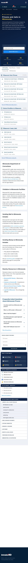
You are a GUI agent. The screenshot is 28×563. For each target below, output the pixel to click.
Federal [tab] (18, 67)
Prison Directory (9, 9)
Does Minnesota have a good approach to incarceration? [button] (13, 317)
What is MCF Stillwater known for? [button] (12, 326)
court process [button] (6, 412)
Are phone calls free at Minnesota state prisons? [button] (13, 305)
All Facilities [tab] (5, 67)
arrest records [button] (6, 407)
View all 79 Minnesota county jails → (9, 158)
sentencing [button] (5, 415)
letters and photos (15, 226)
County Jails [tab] (5, 70)
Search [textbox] (5, 6)
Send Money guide (10, 258)
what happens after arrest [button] (8, 417)
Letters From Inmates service (11, 231)
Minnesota (15, 9)
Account (24, 6)
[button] (14, 402)
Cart (14, 6)
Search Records (14, 348)
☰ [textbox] (26, 2)
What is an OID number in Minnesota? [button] (13, 310)
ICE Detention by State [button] (8, 404)
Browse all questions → (7, 395)
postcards (21, 226)
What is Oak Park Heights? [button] (10, 313)
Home (3, 9)
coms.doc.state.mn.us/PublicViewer (10, 179)
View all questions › (7, 330)
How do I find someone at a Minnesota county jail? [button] (13, 322)
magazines (6, 227)
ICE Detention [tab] (12, 70)
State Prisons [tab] (12, 67)
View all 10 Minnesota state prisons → (10, 104)
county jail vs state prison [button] (8, 409)
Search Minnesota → (14, 51)
